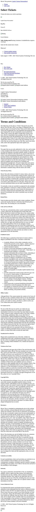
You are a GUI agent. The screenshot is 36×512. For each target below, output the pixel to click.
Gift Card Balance (9, 74)
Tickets (6, 4)
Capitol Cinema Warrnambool (20, 1)
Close (2, 508)
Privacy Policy (8, 107)
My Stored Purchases (9, 71)
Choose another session (10, 51)
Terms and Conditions (10, 105)
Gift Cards (7, 6)
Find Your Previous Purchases (12, 73)
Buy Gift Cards (8, 68)
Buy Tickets (7, 67)
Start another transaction (10, 53)
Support (6, 104)
